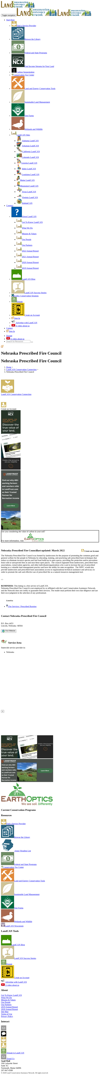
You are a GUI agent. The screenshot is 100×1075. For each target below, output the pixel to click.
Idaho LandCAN (29, 169)
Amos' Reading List (22, 851)
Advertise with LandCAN (26, 323)
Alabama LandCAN (30, 141)
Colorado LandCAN (30, 157)
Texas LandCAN (29, 192)
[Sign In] (2, 347)
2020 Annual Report (30, 262)
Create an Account (32, 315)
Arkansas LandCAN (30, 146)
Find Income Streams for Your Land (39, 66)
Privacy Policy (7, 1016)
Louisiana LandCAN (30, 174)
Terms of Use (6, 1014)
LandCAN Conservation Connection (21, 369)
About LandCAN (29, 216)
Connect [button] (9, 205)
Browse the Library (32, 39)
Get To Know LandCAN (32, 222)
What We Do (27, 228)
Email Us (10, 1059)
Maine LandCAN (27, 180)
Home (8, 367)
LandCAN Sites (23, 135)
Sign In (17, 318)
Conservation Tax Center (24, 75)
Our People (26, 239)
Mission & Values (29, 234)
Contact (9, 328)
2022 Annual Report (30, 251)
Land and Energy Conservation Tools (39, 88)
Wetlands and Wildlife (33, 129)
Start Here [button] (10, 20)
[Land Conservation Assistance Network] (37, 15)
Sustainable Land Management (37, 102)
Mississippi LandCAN (29, 186)
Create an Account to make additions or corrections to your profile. (28, 709)
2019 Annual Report (30, 268)
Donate (20, 301)
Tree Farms (29, 116)
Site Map (4, 1012)
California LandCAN (31, 151)
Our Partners (27, 245)
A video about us (22, 326)
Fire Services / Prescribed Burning (22, 606)
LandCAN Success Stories (35, 293)
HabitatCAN (27, 203)
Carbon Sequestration (25, 72)
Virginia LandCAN (30, 197)
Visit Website (10, 631)
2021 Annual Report (30, 257)
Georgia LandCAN (29, 163)
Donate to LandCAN (15, 1053)
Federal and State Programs (35, 53)
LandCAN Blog (28, 279)
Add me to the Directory (16, 1041)
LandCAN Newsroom (14, 926)
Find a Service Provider (26, 26)
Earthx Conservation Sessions (26, 296)
